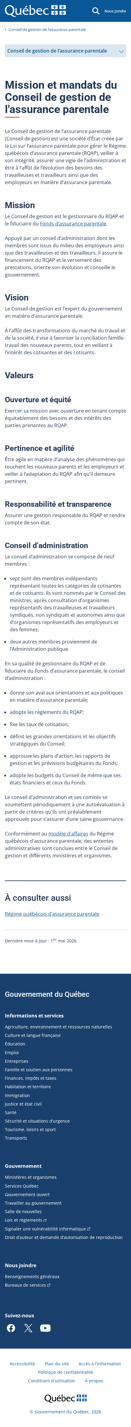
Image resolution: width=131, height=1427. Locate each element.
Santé (10, 1112)
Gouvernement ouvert (27, 1194)
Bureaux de (25, 1285)
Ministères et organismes (31, 1177)
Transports (16, 1138)
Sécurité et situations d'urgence (37, 1121)
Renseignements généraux (32, 1276)
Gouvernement (23, 1166)
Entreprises (16, 1061)
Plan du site (57, 1364)
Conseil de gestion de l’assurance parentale (47, 29)
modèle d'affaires (68, 833)
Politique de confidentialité (65, 1372)
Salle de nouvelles (23, 1211)
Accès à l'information (100, 1364)
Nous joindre (115, 11)
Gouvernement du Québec (47, 994)
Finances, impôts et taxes (30, 1078)
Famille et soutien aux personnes (39, 1069)
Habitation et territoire (28, 1086)
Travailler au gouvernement (33, 1203)
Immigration (17, 1095)
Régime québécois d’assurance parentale (52, 914)
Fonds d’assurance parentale (73, 223)
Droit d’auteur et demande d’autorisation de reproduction (64, 1237)
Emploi (12, 1052)
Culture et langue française (33, 1035)
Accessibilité (22, 1364)
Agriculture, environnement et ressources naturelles (58, 1027)
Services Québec (22, 1186)
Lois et (23, 1220)
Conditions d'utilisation (51, 1381)
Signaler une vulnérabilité (45, 1229)
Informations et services (34, 1015)
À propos (94, 1381)
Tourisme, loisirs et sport (30, 1129)
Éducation (15, 1044)
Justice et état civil (23, 1104)
